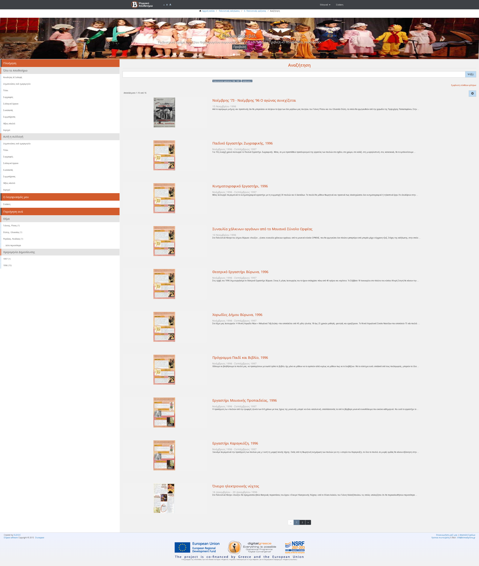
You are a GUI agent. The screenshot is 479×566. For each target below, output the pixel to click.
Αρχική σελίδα (208, 11)
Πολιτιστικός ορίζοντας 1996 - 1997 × (226, 81)
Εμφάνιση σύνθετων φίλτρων (463, 85)
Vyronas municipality (440, 537)
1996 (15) (7, 265)
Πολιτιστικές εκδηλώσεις (229, 11)
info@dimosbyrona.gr (466, 537)
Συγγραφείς (8, 97)
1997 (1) (6, 259)
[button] (325, 4)
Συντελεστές (8, 110)
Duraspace (39, 537)
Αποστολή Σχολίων (467, 535)
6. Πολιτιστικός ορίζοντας (255, 11)
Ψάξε (471, 74)
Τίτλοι (5, 90)
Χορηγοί (6, 130)
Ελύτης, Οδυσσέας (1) (12, 232)
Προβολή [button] (239, 47)
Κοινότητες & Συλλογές (12, 77)
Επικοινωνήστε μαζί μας (446, 535)
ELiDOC (17, 535)
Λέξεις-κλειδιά (9, 123)
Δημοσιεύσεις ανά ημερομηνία (16, 84)
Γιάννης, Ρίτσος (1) (11, 225)
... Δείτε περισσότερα (12, 245)
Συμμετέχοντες (9, 116)
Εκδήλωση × (247, 81)
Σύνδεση (6, 204)
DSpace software (11, 537)
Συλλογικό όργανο (10, 103)
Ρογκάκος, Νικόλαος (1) (13, 239)
